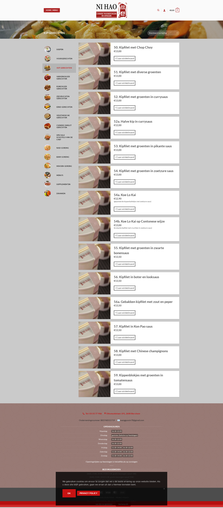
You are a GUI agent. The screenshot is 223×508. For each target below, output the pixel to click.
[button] (174, 10)
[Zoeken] (158, 10)
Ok (69, 493)
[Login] (164, 10)
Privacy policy (88, 493)
